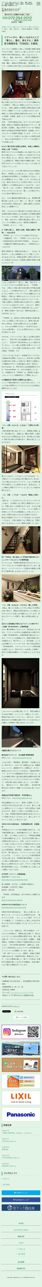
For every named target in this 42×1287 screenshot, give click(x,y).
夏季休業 (5, 1148)
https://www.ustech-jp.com (22, 758)
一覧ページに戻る (21, 1017)
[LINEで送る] (19, 1011)
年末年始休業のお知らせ (10, 1157)
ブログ (9, 27)
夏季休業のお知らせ (9, 1165)
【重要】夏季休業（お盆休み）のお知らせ (17, 1132)
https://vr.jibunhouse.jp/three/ (12, 900)
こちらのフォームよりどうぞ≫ (22, 992)
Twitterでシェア (22, 1193)
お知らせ (15, 27)
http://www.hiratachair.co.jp (22, 798)
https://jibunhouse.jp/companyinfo (14, 907)
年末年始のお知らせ (9, 1140)
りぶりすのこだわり (21, 1230)
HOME (4, 27)
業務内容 (21, 1236)
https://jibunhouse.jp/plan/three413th (15, 880)
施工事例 (6, 1184)
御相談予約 (21, 1268)
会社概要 (21, 1262)
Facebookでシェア (21, 1200)
